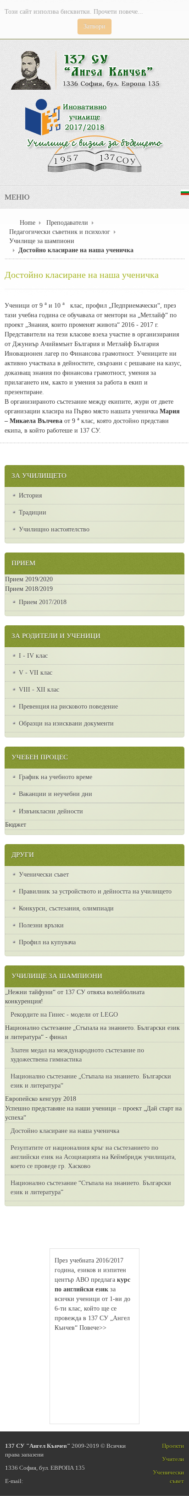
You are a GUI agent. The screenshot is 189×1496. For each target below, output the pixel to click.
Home (27, 222)
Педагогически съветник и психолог (59, 231)
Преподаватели (67, 222)
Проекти (173, 1446)
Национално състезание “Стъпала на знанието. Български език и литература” (91, 1188)
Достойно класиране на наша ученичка (82, 275)
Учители (173, 1459)
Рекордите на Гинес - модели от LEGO (64, 1014)
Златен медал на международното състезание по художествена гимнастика (77, 1055)
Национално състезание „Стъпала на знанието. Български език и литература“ (91, 1081)
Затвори (94, 26)
